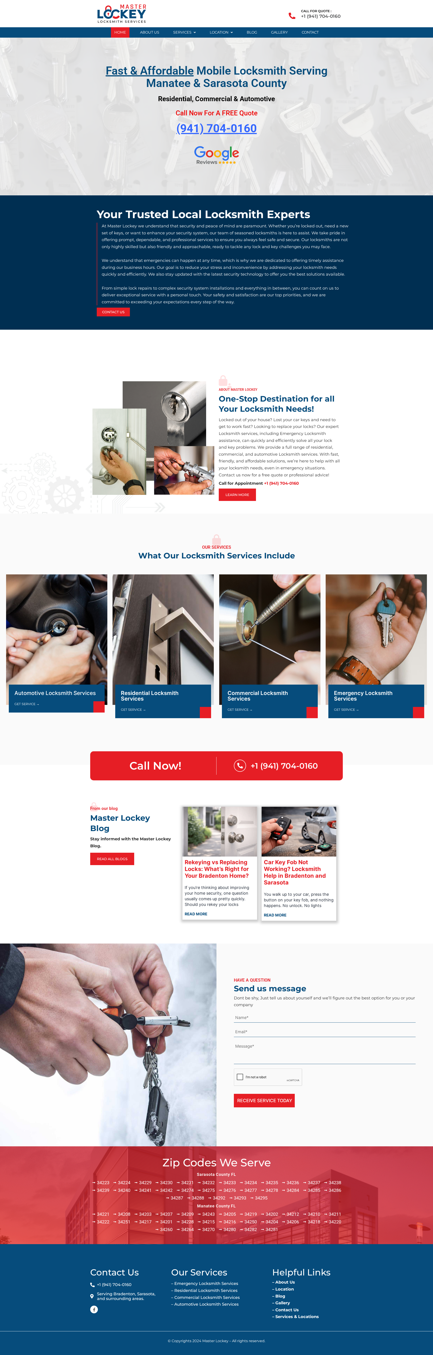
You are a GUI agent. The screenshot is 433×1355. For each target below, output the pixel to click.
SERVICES (182, 32)
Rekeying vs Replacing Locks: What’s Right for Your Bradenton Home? (217, 869)
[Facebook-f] (94, 1309)
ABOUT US (149, 32)
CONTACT (310, 32)
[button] (184, 32)
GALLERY (279, 32)
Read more (196, 914)
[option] (216, 262)
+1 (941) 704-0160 (321, 16)
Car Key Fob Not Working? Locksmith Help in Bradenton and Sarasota (295, 872)
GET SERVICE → (26, 704)
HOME (120, 32)
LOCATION (219, 32)
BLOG (252, 32)
